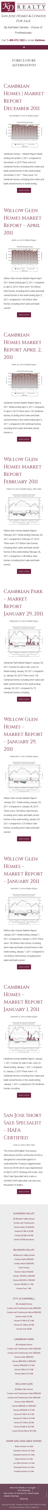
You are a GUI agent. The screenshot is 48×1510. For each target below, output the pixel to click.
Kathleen (40, 40)
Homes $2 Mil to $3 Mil (24, 1235)
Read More (24, 190)
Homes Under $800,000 (24, 1357)
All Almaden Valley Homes (24, 1219)
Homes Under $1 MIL (24, 1316)
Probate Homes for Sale (24, 1471)
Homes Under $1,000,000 (24, 1227)
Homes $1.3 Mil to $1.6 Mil (24, 1418)
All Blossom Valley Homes (24, 1255)
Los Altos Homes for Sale (24, 1463)
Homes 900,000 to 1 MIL (24, 1284)
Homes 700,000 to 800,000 (24, 1276)
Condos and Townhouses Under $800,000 (24, 1308)
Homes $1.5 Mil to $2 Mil (24, 1325)
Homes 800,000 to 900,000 (24, 1280)
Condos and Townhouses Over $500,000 (24, 1353)
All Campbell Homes (24, 1304)
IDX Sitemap (24, 1490)
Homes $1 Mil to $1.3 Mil (24, 1414)
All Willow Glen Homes (24, 1389)
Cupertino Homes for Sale (24, 1451)
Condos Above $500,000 (24, 1263)
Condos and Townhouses (24, 1223)
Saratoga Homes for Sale (24, 1467)
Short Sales (37, 489)
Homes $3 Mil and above (24, 1239)
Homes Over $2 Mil (24, 1329)
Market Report (33, 115)
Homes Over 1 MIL (24, 1288)
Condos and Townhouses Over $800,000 (24, 1398)
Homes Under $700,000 (24, 1272)
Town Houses (24, 1268)
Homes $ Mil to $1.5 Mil (24, 1369)
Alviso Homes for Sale (24, 1446)
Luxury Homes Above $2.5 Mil (24, 1431)
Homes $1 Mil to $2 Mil (24, 1231)
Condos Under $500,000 (24, 1259)
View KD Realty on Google (23, 1487)
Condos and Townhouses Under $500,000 (24, 1349)
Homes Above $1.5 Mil (24, 1374)
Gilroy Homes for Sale (24, 1459)
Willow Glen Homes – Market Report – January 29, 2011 (23, 734)
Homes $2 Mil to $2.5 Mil (24, 1427)
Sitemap (24, 1499)
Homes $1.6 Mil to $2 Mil (24, 1422)
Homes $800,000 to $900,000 (24, 1361)
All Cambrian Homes (24, 1344)
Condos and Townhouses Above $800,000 (24, 1312)
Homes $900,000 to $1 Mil (23, 1365)
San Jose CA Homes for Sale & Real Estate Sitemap (21, 1494)
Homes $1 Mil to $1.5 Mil (24, 1321)
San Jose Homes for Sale (23, 7)
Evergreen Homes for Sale (24, 1455)
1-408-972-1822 (16, 40)
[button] (24, 47)
